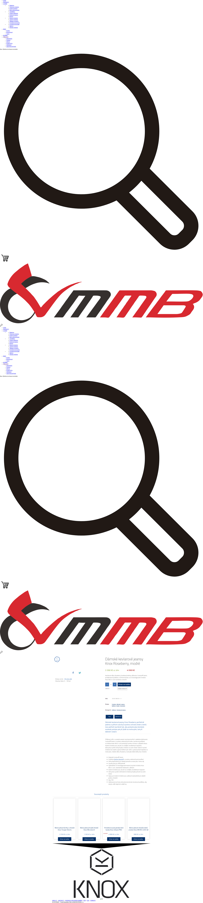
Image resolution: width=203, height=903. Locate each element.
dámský (119, 704)
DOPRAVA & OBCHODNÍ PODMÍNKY (73, 900)
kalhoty (114, 706)
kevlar (117, 706)
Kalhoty (114, 710)
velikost (107, 688)
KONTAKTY (61, 900)
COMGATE (93, 900)
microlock (122, 706)
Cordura (114, 704)
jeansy (123, 704)
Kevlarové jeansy (121, 710)
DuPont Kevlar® (119, 759)
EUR (85, 900)
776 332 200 (68, 679)
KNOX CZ (54, 900)
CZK (88, 900)
